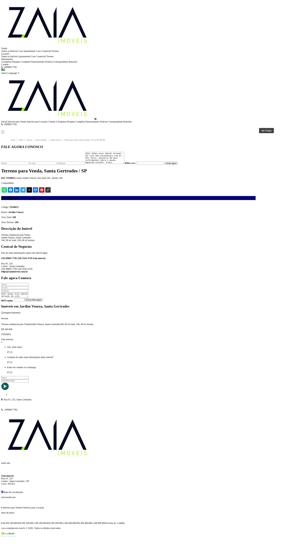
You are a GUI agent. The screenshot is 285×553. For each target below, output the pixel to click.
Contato (5, 64)
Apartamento (29, 51)
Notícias (49, 61)
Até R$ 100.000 (9, 523)
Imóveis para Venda (17, 121)
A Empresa (6, 61)
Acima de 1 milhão (116, 523)
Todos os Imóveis (9, 51)
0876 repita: (7, 300)
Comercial (46, 51)
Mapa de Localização (13, 492)
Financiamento (37, 61)
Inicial (4, 121)
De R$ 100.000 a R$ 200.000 (33, 523)
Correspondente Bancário (65, 61)
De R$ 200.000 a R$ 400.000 (62, 523)
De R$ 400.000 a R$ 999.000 (91, 523)
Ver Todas (266, 130)
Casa (20, 51)
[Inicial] (47, 45)
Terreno (55, 51)
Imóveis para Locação (37, 121)
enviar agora (171, 163)
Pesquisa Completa (21, 61)
